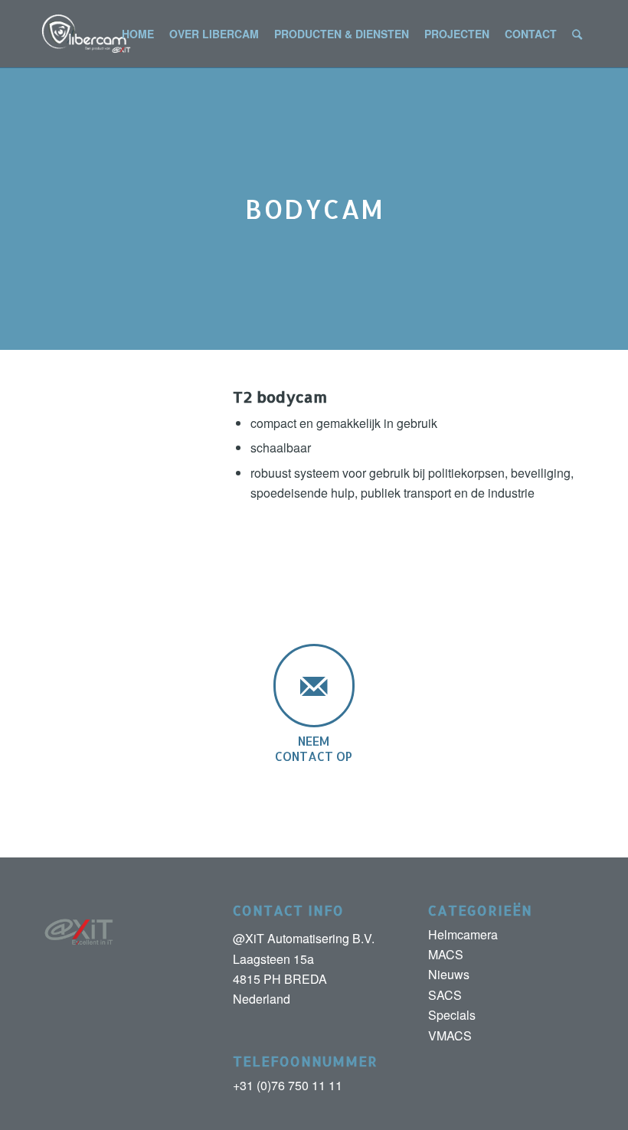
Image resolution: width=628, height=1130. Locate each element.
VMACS (450, 1035)
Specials (452, 1015)
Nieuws (448, 974)
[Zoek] (577, 33)
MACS (445, 954)
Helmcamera (463, 934)
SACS (445, 995)
